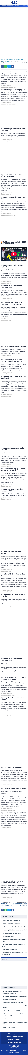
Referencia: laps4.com (6, 320)
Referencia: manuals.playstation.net (8, 215)
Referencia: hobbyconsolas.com (8, 300)
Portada (3, 6)
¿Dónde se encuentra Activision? (11, 1019)
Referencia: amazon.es (6, 499)
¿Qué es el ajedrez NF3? (9, 936)
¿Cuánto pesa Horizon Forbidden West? (13, 927)
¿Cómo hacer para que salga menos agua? (14, 996)
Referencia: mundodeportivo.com (8, 87)
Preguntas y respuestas (14, 1042)
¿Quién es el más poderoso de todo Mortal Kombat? (14, 1006)
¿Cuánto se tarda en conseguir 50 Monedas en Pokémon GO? (14, 1015)
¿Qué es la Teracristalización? (6, 904)
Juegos (16, 6)
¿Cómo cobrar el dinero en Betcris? (12, 1002)
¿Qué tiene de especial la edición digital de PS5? (14, 1023)
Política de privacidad (14, 1034)
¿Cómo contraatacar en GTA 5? (11, 999)
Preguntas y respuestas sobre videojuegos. (12, 59)
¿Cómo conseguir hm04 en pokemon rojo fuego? (14, 945)
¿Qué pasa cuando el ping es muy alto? (20, 904)
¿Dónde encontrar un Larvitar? (11, 920)
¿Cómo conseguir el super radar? (11, 933)
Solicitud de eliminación (7, 85)
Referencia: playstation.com (7, 141)
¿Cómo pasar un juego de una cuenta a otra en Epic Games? (14, 953)
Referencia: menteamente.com (8, 810)
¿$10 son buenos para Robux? (10, 949)
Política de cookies (14, 1039)
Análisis (23, 6)
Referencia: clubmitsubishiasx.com (8, 104)
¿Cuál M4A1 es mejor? (8, 1027)
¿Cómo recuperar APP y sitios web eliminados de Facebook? (12, 992)
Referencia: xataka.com (6, 283)
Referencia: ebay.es (5, 674)
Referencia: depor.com (6, 194)
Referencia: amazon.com (6, 357)
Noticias (10, 6)
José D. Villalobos (6, 61)
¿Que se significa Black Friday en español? (14, 930)
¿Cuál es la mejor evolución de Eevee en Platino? (13, 940)
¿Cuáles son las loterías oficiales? (12, 924)
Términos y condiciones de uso (14, 1036)
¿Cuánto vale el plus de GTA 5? (11, 1011)
